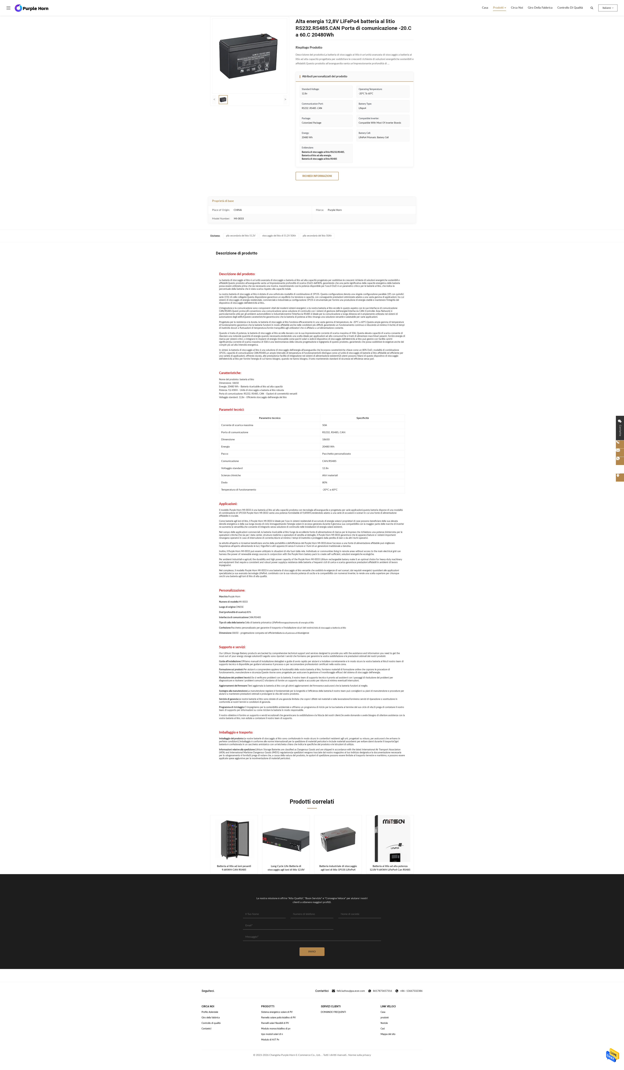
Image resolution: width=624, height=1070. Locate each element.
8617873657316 (382, 991)
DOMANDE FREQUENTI (333, 1012)
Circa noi (517, 7)
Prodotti (498, 7)
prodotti (385, 1018)
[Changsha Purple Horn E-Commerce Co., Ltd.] (31, 8)
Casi (383, 1029)
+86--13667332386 (411, 991)
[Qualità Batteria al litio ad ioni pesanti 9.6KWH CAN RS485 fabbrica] (234, 838)
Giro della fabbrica (540, 7)
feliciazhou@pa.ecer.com (351, 991)
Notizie (384, 1023)
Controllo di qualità (570, 7)
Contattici (206, 1029)
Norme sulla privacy (359, 1055)
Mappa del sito (388, 1034)
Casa (485, 7)
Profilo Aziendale (210, 1012)
